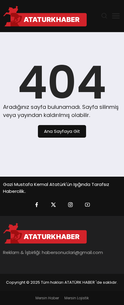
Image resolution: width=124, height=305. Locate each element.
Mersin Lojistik (76, 298)
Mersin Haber (47, 298)
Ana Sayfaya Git (62, 131)
